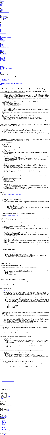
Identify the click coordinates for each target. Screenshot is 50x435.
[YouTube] (4, 434)
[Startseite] (4, 0)
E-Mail (9, 396)
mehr (2, 398)
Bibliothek (4, 420)
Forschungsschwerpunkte (4, 16)
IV (0, 31)
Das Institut (2, 7)
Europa (1, 42)
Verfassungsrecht (3, 18)
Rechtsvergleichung (3, 57)
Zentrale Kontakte (3, 417)
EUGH (1, 44)
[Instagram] (5, 434)
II (0, 29)
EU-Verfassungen (3, 72)
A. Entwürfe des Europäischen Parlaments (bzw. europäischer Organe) (11, 83)
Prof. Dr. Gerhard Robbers (4, 12)
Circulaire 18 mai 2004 (3, 54)
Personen (1, 10)
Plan (8, 409)
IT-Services (4, 422)
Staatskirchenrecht (3, 33)
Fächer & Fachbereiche (6, 419)
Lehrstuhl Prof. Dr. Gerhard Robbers (8, 381)
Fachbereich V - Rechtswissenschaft (6, 68)
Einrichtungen (2, 40)
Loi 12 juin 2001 (3, 56)
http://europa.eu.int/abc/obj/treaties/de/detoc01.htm (12, 215)
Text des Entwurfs (7, 290)
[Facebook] (1, 434)
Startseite (1, 3)
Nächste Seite (4, 80)
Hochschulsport (4, 423)
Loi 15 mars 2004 (3, 53)
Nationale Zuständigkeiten (4, 47)
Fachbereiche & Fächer (4, 67)
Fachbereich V (4, 382)
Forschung (2, 69)
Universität (2, 66)
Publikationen (2, 58)
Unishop (3, 424)
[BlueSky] (2, 434)
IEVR (1, 70)
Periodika (1, 39)
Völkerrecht (2, 50)
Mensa (3, 421)
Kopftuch (1, 36)
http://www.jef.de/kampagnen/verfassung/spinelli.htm (12, 143)
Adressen (1, 9)
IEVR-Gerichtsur (3, 60)
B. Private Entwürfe (3, 84)
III (0, 30)
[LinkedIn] (6, 434)
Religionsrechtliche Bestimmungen (5, 37)
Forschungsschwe (3, 14)
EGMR (1, 45)
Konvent (1, 21)
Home (1, 4)
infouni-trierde (5, 416)
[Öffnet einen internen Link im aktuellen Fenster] (0, 122)
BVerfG (1, 38)
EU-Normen (2, 46)
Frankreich (2, 51)
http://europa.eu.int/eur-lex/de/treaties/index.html (13, 252)
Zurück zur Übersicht (5, 79)
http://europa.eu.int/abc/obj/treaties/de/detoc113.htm (13, 194)
